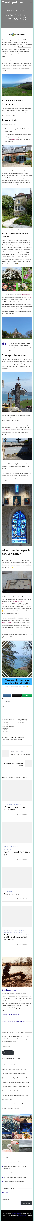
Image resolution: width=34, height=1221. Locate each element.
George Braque (13, 739)
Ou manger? (17, 804)
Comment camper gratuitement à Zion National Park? (15, 1086)
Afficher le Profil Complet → (10, 1014)
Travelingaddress (13, 2)
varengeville (20, 739)
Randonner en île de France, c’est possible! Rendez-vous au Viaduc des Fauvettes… (16, 937)
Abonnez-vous (8, 1053)
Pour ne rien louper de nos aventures (14, 1021)
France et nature (16, 12)
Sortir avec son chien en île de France (11, 1091)
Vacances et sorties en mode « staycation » (14, 1181)
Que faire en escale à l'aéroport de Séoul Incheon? (14, 1073)
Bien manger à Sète (7, 1099)
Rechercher (5, 1199)
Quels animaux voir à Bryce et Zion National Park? (15, 1078)
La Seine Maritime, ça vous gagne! (10, 1108)
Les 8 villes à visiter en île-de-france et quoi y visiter (15, 1095)
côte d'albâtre (6, 739)
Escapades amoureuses (22, 254)
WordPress (13, 1218)
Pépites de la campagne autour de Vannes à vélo (22, 719)
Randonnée (21, 930)
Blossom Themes (22, 1215)
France (13, 10)
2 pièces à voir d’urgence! (10, 1173)
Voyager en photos (12, 256)
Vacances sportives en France (13, 932)
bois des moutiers (21, 737)
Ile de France (19, 848)
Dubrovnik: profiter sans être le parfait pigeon (15, 1177)
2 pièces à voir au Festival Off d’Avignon (14, 1162)
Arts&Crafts (13, 737)
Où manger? (7, 849)
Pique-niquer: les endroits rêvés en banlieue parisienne (15, 1082)
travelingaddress (20, 34)
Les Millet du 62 (16, 259)
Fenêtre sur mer (24, 606)
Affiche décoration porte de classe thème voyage (14, 1069)
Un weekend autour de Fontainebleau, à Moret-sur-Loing (16, 1104)
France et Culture (21, 10)
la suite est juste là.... (23, 814)
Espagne (6, 804)
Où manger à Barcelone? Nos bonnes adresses (14, 808)
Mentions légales (21, 1218)
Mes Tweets (5, 1192)
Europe (8, 10)
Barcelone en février (11, 894)
